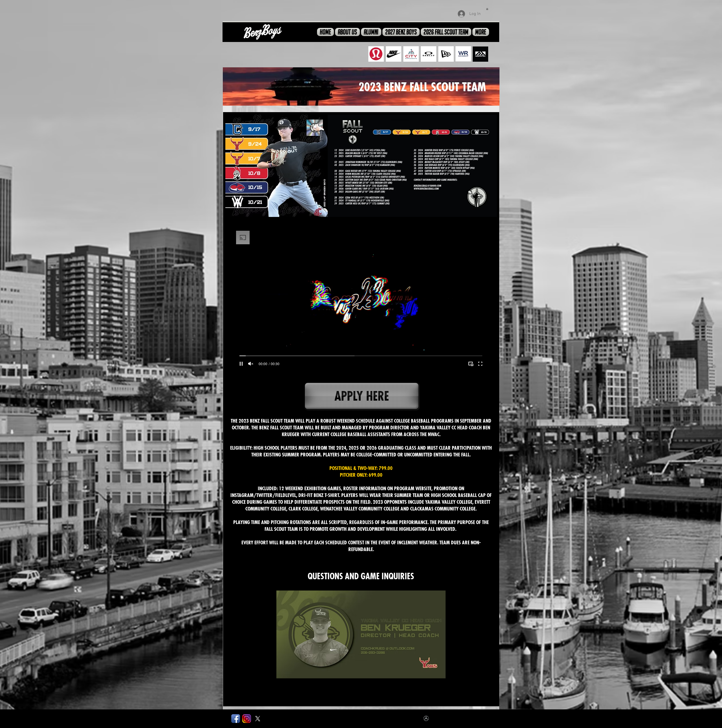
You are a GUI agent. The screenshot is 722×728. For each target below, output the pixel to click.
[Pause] (241, 363)
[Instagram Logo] (246, 718)
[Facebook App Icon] (235, 718)
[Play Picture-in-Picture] (470, 363)
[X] (257, 718)
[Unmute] (250, 363)
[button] (487, 9)
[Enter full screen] (480, 363)
